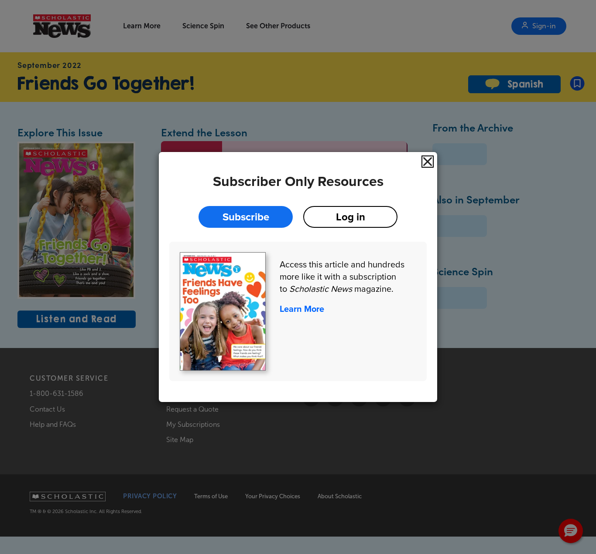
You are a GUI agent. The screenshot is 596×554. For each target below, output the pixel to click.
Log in (350, 216)
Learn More (302, 308)
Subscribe (246, 216)
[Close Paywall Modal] (427, 161)
